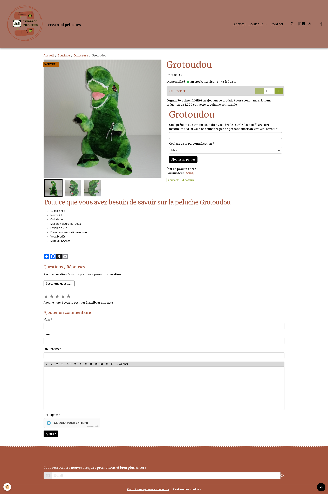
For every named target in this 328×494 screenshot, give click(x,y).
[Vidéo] (101, 364)
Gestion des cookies (187, 489)
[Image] (96, 364)
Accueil (239, 24)
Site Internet (52, 349)
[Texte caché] (91, 364)
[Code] (107, 364)
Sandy (190, 173)
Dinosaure (81, 55)
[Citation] (75, 364)
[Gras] (46, 364)
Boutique (256, 24)
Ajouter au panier (183, 159)
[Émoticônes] (112, 364)
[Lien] (85, 364)
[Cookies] (7, 487)
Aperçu (123, 363)
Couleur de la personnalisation (190, 143)
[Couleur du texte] (69, 364)
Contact (276, 24)
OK (282, 475)
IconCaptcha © (93, 426)
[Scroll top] (321, 487)
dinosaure (188, 180)
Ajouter (51, 433)
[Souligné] (57, 364)
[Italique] (51, 364)
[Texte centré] (80, 364)
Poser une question (59, 283)
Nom (47, 319)
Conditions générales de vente (148, 489)
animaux (173, 180)
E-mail (48, 334)
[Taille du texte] (62, 364)
